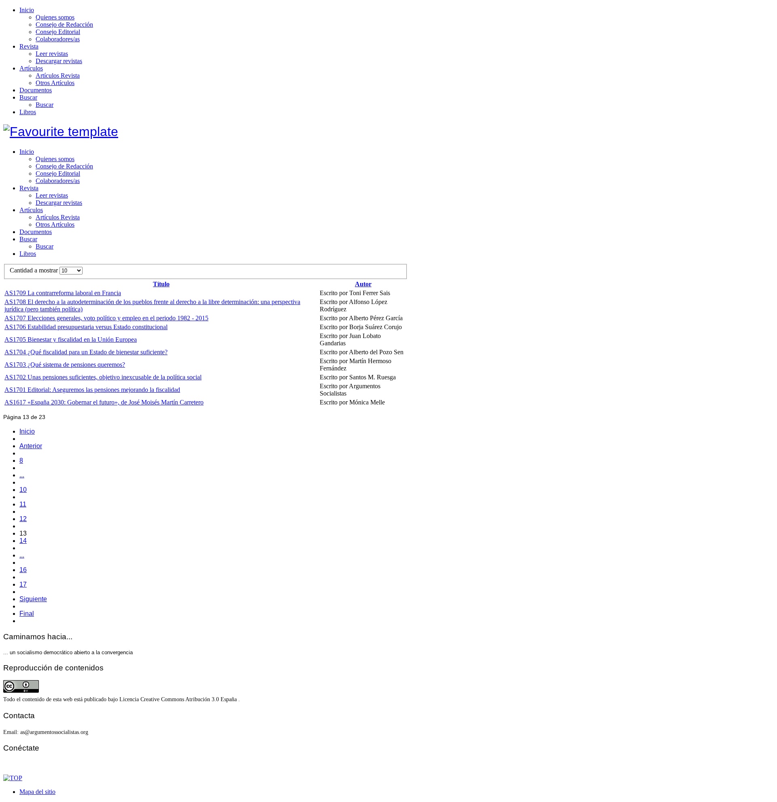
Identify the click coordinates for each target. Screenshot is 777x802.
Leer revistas (52, 53)
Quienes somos (55, 17)
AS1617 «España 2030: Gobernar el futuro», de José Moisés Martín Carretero (104, 402)
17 (23, 584)
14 (23, 540)
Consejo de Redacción (64, 24)
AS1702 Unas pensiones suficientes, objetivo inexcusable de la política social (103, 377)
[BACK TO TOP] (12, 777)
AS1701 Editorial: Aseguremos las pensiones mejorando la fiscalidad (92, 389)
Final (26, 613)
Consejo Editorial (58, 31)
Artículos (31, 68)
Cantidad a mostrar (34, 270)
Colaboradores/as (58, 39)
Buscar (28, 97)
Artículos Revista (58, 75)
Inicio (26, 9)
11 (22, 504)
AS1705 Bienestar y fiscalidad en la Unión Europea (70, 339)
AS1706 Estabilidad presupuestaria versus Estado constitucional (86, 326)
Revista (28, 46)
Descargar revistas (59, 60)
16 (23, 569)
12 (23, 518)
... (21, 475)
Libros (27, 111)
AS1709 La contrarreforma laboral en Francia (62, 292)
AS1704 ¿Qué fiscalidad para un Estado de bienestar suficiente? (86, 352)
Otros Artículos (55, 82)
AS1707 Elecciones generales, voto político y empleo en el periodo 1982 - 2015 (106, 318)
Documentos (35, 90)
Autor (363, 284)
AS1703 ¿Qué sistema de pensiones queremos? (64, 364)
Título (161, 284)
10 (23, 489)
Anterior (30, 445)
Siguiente (33, 599)
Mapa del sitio (37, 791)
